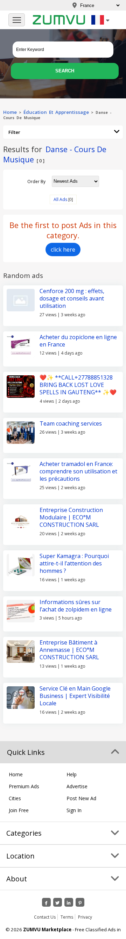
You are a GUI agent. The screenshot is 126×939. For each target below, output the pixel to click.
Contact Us (45, 917)
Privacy (85, 917)
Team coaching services (71, 423)
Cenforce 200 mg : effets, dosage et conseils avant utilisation (72, 298)
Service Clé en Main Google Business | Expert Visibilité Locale (75, 696)
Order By (36, 181)
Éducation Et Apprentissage (56, 112)
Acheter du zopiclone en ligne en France (78, 340)
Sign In (74, 810)
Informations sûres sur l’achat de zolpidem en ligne (76, 605)
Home (10, 112)
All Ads (60, 199)
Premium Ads (24, 786)
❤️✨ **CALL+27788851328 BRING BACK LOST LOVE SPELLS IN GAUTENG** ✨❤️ (78, 385)
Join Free (19, 810)
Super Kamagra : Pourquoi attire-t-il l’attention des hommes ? (74, 563)
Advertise (77, 786)
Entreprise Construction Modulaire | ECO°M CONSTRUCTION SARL (71, 517)
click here (63, 249)
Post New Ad (81, 798)
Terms (67, 917)
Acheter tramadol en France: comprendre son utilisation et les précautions (78, 471)
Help (71, 774)
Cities (15, 798)
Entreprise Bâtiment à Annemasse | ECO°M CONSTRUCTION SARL (69, 650)
